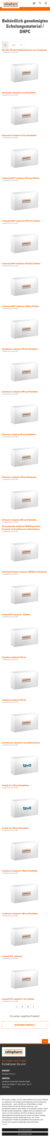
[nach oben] (45, 1041)
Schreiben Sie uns (8, 1074)
